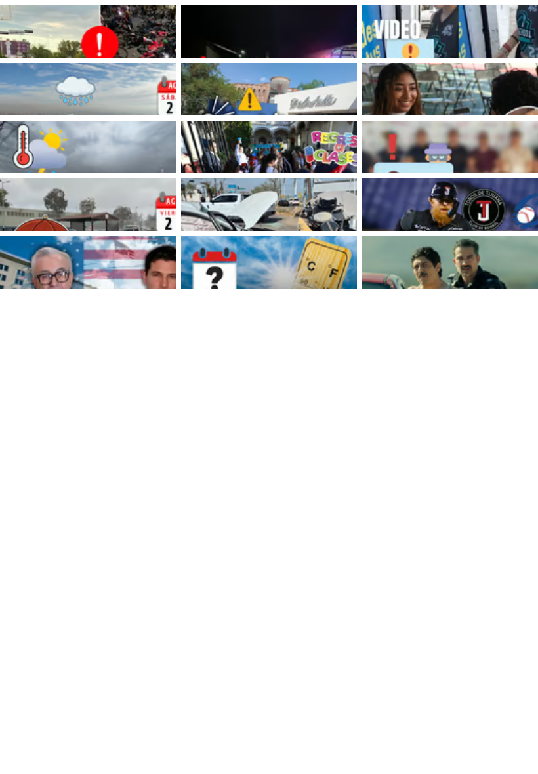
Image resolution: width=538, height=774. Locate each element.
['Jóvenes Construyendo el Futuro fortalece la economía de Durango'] (450, 89)
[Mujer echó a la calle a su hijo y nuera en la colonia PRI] (269, 31)
